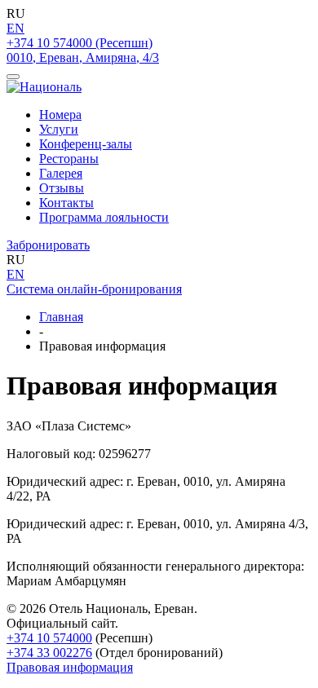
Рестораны (69, 158)
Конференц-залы (85, 144)
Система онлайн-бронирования (94, 289)
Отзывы (61, 188)
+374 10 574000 (49, 638)
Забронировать (48, 245)
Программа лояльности (104, 217)
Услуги (58, 129)
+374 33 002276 (49, 652)
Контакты (66, 202)
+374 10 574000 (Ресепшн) (79, 43)
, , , (83, 57)
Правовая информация (70, 667)
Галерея (60, 173)
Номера (60, 114)
